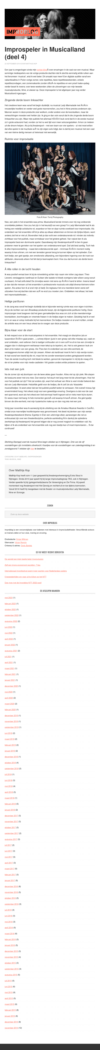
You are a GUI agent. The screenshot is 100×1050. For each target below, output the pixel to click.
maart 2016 (9, 933)
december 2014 (11, 1021)
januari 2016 (10, 945)
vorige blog (42, 69)
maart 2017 (9, 868)
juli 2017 (8, 845)
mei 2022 (8, 632)
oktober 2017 (10, 827)
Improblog (50, 24)
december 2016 (11, 886)
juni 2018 (8, 780)
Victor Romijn (21, 542)
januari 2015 (10, 1016)
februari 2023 (10, 603)
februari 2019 (10, 745)
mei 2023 (8, 597)
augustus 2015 (11, 974)
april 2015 (9, 998)
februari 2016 (10, 939)
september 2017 (11, 833)
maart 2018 (9, 798)
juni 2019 (8, 733)
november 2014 (11, 1027)
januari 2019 (10, 750)
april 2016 (9, 927)
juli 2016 (8, 909)
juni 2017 (8, 851)
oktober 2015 (10, 962)
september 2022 (11, 615)
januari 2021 (10, 680)
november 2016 (11, 892)
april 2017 (9, 862)
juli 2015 (8, 980)
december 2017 (11, 815)
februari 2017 (10, 874)
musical (13, 459)
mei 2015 (8, 992)
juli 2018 (8, 774)
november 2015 (11, 957)
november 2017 (11, 821)
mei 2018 (8, 786)
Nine (19, 459)
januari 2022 (10, 644)
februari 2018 (10, 803)
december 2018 (11, 756)
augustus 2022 (11, 621)
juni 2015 (8, 986)
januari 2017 (10, 880)
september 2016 (11, 904)
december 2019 (11, 715)
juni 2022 (8, 627)
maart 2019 (9, 739)
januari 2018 (10, 809)
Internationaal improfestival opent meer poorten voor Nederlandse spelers (36, 570)
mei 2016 (8, 921)
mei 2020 (8, 691)
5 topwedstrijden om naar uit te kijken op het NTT (25, 576)
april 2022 (9, 638)
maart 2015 (9, 1004)
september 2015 (11, 968)
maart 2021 (9, 668)
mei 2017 (8, 856)
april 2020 (9, 697)
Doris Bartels (26, 545)
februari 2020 (10, 709)
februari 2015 (10, 1010)
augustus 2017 (11, 839)
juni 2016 (8, 915)
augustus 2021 (11, 650)
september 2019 (11, 727)
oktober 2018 (10, 762)
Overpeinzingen (35, 456)
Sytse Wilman (22, 539)
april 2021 (9, 662)
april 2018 (9, 792)
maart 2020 (9, 703)
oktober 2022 (10, 609)
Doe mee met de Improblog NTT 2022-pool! (23, 582)
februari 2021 (10, 674)
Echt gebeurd (20, 456)
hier (32, 448)
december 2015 (11, 951)
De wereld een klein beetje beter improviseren (24, 559)
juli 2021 (8, 656)
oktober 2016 (10, 898)
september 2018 (11, 768)
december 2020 (11, 686)
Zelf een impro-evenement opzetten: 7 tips (22, 565)
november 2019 (11, 721)
